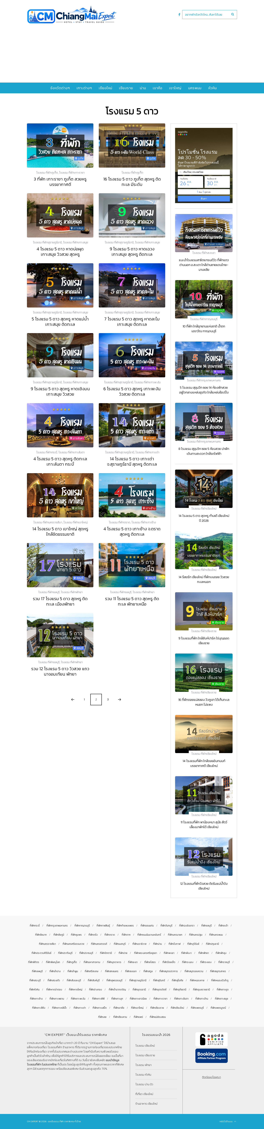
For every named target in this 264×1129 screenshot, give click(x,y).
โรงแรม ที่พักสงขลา (203, 253)
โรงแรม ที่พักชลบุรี (49, 592)
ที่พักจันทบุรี (166, 926)
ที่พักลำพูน (73, 971)
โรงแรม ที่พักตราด (119, 522)
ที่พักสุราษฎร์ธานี (137, 980)
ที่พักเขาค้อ (119, 1008)
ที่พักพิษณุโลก (53, 962)
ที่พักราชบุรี (224, 962)
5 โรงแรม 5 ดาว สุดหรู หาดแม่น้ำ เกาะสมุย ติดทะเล (60, 321)
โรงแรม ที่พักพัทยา (72, 592)
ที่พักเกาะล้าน (201, 999)
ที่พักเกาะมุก (117, 999)
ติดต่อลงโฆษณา (211, 1077)
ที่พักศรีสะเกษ (91, 971)
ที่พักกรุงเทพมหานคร (57, 926)
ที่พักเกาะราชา (160, 999)
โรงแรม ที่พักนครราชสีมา (47, 522)
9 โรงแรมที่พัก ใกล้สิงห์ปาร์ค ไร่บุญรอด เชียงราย (204, 640)
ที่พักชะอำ (223, 926)
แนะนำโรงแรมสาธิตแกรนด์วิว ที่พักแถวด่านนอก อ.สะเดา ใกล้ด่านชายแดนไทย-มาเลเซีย (204, 265)
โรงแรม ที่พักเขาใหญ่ (75, 522)
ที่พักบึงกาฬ (174, 944)
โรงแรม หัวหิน (143, 1074)
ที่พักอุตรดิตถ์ (159, 989)
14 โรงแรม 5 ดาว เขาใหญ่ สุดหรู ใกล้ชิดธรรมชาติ (60, 531)
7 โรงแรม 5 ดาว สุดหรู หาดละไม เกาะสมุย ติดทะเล (132, 321)
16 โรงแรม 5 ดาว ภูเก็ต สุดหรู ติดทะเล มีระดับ (132, 182)
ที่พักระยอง (206, 962)
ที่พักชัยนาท (41, 935)
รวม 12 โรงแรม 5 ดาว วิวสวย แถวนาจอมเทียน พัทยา (60, 671)
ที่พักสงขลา (131, 971)
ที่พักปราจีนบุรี (65, 953)
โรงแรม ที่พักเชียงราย (203, 631)
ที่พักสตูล (148, 971)
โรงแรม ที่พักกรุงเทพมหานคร (204, 380)
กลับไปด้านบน (226, 1121)
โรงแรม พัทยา (143, 1065)
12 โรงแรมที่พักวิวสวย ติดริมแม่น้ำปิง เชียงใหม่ (204, 886)
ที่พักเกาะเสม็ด (100, 1008)
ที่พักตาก (126, 935)
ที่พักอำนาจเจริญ (117, 989)
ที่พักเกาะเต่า (80, 1008)
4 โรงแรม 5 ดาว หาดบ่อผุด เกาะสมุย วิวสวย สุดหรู (60, 251)
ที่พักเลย (102, 1017)
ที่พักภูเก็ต (72, 962)
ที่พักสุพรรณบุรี (114, 980)
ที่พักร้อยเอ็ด (169, 962)
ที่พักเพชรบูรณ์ (218, 1008)
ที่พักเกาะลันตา (181, 999)
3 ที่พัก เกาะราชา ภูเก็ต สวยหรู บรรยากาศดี (60, 182)
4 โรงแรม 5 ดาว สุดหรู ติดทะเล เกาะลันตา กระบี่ (60, 461)
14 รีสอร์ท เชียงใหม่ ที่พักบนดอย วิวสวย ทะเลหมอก (204, 579)
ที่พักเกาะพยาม (57, 999)
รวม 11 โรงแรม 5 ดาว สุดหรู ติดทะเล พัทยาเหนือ (132, 601)
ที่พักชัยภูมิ (59, 935)
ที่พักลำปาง (55, 971)
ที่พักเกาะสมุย (221, 999)
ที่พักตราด (110, 935)
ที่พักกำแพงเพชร (125, 926)
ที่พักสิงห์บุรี (94, 980)
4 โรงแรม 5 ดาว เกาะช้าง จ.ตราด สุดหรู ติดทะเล (132, 531)
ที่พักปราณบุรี (86, 953)
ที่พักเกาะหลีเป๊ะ (59, 1008)
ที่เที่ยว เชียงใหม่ (144, 1094)
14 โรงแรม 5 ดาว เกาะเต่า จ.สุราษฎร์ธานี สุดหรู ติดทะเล (132, 461)
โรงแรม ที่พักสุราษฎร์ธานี (47, 242)
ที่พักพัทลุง (221, 953)
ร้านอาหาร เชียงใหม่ (146, 1103)
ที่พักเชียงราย (157, 1008)
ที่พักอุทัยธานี (179, 989)
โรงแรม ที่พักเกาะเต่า (147, 452)
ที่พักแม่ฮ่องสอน (158, 1017)
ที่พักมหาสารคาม (92, 962)
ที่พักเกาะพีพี (98, 999)
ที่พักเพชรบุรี (197, 1008)
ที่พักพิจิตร (33, 962)
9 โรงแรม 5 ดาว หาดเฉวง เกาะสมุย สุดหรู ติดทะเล (132, 251)
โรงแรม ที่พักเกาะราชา (72, 172)
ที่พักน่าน (157, 944)
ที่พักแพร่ (138, 1017)
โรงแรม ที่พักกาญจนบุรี (203, 319)
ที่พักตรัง (93, 935)
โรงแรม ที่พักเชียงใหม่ (203, 508)
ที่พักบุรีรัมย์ (193, 944)
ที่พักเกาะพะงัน (78, 999)
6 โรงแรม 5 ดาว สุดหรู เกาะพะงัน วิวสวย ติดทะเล (132, 391)
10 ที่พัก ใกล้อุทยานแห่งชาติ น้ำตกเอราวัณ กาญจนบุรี (204, 328)
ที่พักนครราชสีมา (47, 944)
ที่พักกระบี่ (35, 926)
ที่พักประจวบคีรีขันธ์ (41, 953)
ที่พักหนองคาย (197, 980)
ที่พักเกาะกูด (223, 989)
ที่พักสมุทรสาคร (218, 971)
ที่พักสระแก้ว (54, 980)
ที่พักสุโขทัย (177, 980)
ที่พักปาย (123, 953)
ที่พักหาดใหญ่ (75, 989)
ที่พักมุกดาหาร (114, 962)
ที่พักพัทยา (203, 953)
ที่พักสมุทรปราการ (168, 971)
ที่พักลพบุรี (37, 971)
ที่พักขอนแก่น (147, 926)
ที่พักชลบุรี (206, 926)
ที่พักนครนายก (175, 935)
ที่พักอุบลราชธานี (201, 989)
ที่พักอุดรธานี (139, 989)
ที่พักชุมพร (76, 935)
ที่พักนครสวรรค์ (99, 944)
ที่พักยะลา (133, 962)
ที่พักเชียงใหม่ (177, 1008)
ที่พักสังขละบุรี (74, 980)
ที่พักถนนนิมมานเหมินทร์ (149, 935)
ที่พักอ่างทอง (95, 989)
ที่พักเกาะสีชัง (38, 1008)
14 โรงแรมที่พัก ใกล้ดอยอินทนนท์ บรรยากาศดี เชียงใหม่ (204, 763)
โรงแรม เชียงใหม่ (145, 1045)
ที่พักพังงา (186, 953)
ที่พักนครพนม (216, 935)
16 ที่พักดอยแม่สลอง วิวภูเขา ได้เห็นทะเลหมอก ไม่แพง (203, 702)
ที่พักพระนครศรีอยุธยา (145, 953)
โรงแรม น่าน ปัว (144, 1084)
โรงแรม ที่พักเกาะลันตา (71, 452)
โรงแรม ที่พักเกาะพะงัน (147, 382)
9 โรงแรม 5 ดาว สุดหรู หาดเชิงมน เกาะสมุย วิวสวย (60, 391)
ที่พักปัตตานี (106, 953)
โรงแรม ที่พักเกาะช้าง (143, 522)
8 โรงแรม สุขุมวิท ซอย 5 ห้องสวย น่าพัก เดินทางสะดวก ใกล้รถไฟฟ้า (204, 451)
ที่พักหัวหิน (34, 989)
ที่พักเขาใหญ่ (137, 1008)
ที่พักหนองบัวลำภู (219, 980)
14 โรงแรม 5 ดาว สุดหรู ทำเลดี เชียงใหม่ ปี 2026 (204, 518)
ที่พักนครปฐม (195, 935)
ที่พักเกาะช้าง (36, 999)
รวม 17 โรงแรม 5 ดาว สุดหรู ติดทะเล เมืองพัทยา (60, 601)
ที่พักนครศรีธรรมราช (73, 944)
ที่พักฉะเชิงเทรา (186, 926)
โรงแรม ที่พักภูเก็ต (47, 172)
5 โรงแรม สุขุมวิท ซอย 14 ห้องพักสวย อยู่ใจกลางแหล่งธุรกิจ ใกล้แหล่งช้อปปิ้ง (204, 390)
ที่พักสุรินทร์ (159, 980)
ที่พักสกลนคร (111, 971)
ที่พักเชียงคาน (120, 1017)
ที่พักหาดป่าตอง (54, 989)
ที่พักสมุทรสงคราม (194, 971)
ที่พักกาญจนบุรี (82, 926)
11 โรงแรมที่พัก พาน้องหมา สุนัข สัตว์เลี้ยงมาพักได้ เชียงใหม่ (204, 824)
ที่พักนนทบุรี (120, 944)
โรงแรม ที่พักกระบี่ (46, 452)
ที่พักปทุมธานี (212, 944)
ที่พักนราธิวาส (139, 944)
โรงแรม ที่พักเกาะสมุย (75, 242)
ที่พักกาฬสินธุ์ (103, 926)
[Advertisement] (132, 50)
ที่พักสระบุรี (35, 980)
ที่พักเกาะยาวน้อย (138, 999)
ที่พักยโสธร (150, 962)
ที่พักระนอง (187, 962)
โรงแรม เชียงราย (145, 1055)
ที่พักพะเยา (169, 953)
